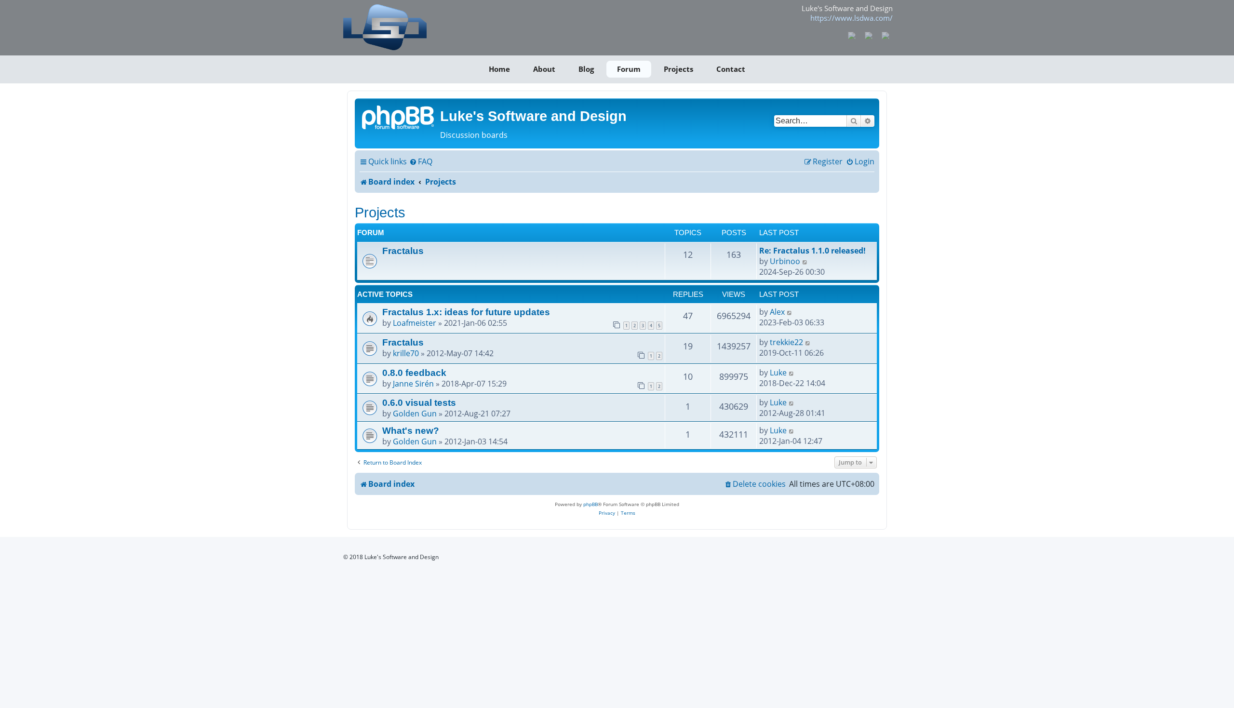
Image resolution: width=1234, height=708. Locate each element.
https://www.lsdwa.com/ (851, 18)
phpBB (590, 504)
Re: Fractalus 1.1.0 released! (812, 250)
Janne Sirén (413, 383)
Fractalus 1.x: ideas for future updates (466, 312)
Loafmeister (414, 323)
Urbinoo (785, 261)
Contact (730, 69)
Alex (777, 312)
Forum (629, 69)
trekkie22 (786, 342)
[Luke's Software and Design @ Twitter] (885, 35)
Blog (586, 69)
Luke (778, 372)
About (544, 69)
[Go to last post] (790, 312)
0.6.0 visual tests (419, 402)
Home (499, 69)
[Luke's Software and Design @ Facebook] (852, 35)
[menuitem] (420, 162)
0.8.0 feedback (414, 372)
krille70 (406, 353)
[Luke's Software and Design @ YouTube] (868, 35)
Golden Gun (415, 413)
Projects (678, 69)
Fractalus (403, 250)
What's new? (410, 430)
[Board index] (398, 117)
